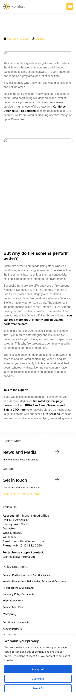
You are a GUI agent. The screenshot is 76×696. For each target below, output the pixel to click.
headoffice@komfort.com (29, 541)
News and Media (19, 452)
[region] (38, 665)
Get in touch (15, 480)
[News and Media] (57, 451)
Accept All (38, 669)
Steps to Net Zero (13, 600)
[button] (69, 6)
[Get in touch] (57, 479)
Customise (38, 678)
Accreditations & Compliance (19, 587)
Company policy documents (18, 594)
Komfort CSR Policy (14, 607)
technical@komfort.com (19, 556)
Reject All (38, 688)
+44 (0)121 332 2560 (27, 545)
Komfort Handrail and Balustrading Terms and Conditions (34, 581)
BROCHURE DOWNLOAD (21, 494)
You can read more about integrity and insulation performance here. (38, 320)
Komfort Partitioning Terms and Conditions (26, 575)
